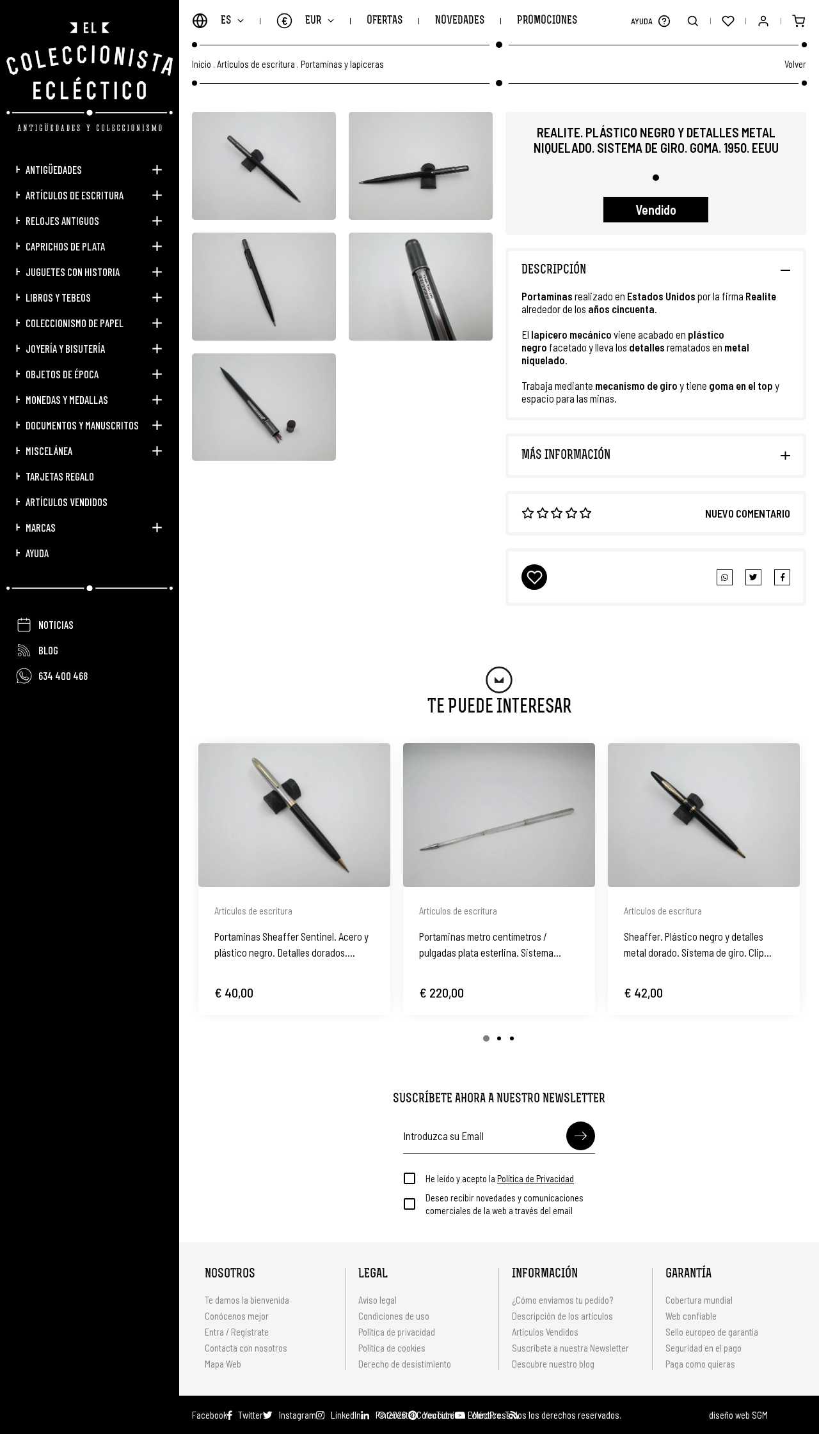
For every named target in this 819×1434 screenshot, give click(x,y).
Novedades (459, 20)
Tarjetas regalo (60, 476)
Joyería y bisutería (65, 348)
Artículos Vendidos (66, 501)
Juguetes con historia (73, 271)
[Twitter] (782, 577)
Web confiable (691, 1316)
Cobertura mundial (699, 1300)
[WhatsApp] (725, 577)
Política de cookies (391, 1347)
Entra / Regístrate (237, 1332)
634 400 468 (63, 675)
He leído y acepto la (499, 1178)
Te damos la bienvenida (247, 1300)
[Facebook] (753, 577)
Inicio (201, 64)
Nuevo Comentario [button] (747, 513)
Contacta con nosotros (246, 1347)
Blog (48, 650)
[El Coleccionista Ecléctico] (89, 76)
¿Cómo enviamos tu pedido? (562, 1300)
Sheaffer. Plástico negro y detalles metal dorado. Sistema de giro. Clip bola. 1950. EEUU (694, 945)
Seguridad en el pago (703, 1347)
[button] (664, 21)
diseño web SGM (738, 1415)
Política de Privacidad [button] (535, 1178)
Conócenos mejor (237, 1316)
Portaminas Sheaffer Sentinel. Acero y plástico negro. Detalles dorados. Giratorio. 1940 (291, 945)
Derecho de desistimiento (404, 1363)
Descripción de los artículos (562, 1316)
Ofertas (384, 20)
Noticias (56, 624)
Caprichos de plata (65, 246)
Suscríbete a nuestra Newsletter (570, 1347)
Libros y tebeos (58, 297)
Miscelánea (49, 450)
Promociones (547, 20)
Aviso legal (377, 1300)
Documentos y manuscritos (82, 425)
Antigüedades (54, 169)
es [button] (226, 20)
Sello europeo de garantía (711, 1332)
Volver (795, 64)
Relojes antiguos (62, 220)
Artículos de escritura (74, 195)
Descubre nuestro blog (553, 1363)
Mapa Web (223, 1363)
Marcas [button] (41, 527)
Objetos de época (62, 373)
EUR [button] (302, 20)
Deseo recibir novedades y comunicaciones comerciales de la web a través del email (504, 1204)
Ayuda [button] (37, 552)
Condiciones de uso (393, 1316)
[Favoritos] (728, 21)
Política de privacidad (396, 1332)
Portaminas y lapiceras (342, 64)
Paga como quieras (700, 1363)
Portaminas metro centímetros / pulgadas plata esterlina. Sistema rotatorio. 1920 (486, 945)
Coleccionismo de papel (74, 322)
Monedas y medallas (67, 399)
